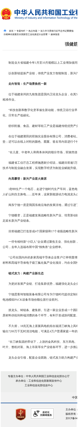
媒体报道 (55, 34)
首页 (11, 31)
